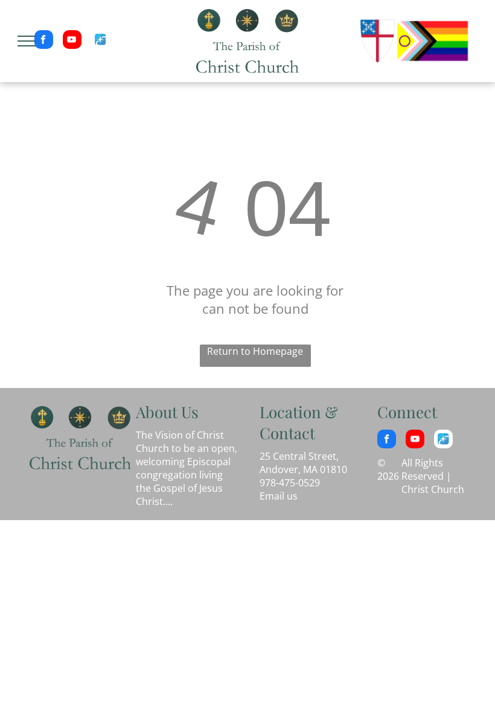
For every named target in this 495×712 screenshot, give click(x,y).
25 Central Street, (299, 456)
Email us (279, 496)
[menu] (26, 41)
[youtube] (72, 41)
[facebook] (43, 41)
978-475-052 (287, 482)
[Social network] (100, 41)
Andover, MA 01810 (303, 469)
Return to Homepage (255, 351)
